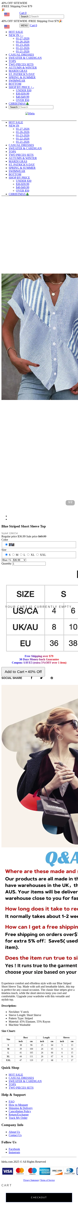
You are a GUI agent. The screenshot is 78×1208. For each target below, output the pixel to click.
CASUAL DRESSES (21, 54)
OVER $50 (22, 100)
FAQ (12, 1101)
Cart (22, 12)
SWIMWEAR (17, 80)
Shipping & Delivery (21, 1108)
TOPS (12, 61)
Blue (11, 544)
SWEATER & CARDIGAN (25, 57)
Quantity (6, 563)
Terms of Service (47, 1180)
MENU (24, 25)
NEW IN (16, 35)
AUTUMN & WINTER (23, 67)
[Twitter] (41, 678)
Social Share (11, 677)
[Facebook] (31, 678)
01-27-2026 (22, 38)
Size (3, 549)
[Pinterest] (52, 678)
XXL (43, 554)
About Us (14, 1131)
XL (33, 554)
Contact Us (15, 1135)
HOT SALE (16, 31)
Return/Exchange (19, 1114)
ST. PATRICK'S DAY (22, 74)
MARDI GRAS (18, 70)
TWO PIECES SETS (21, 64)
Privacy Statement (31, 1180)
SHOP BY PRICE (21, 87)
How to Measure (18, 1104)
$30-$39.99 (22, 93)
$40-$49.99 (22, 96)
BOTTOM (15, 83)
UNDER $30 (23, 90)
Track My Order (18, 1117)
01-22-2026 (22, 48)
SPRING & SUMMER (22, 77)
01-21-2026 (22, 51)
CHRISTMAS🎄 (19, 103)
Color (4, 539)
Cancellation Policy (20, 1111)
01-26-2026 (22, 41)
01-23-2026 (22, 44)
